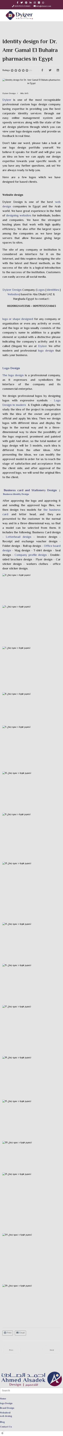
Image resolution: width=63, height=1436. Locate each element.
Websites (13, 294)
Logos (41, 290)
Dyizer (6, 100)
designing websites (18, 215)
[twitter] (22, 3)
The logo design (13, 375)
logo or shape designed (17, 319)
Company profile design (31, 555)
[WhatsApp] (43, 3)
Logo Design (11, 368)
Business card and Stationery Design (30, 490)
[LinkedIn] (31, 3)
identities (53, 290)
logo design (46, 350)
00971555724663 (22, 6)
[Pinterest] (26, 3)
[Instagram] (35, 3)
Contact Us (6, 1427)
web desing (6, 1416)
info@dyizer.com (43, 6)
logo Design (6, 1403)
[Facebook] (42, 70)
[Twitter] (50, 70)
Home (3, 1399)
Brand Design (7, 1408)
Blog (2, 1422)
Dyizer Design (12, 202)
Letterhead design (17, 537)
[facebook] (17, 3)
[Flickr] (39, 3)
